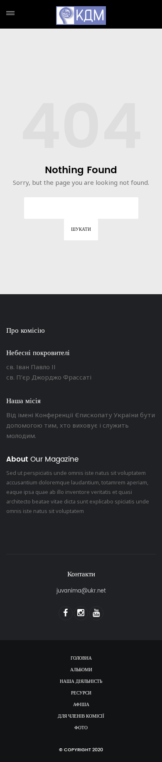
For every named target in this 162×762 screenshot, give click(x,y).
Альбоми (81, 670)
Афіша (81, 705)
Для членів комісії (81, 716)
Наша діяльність (81, 681)
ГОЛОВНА (81, 658)
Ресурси (81, 693)
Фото (81, 728)
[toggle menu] (10, 13)
